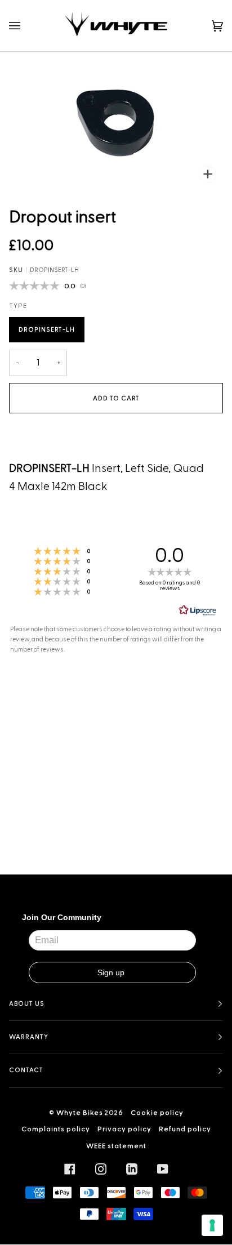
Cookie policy (157, 1112)
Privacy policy (124, 1129)
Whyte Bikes (79, 1112)
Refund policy (185, 1129)
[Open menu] (26, 25)
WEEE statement (116, 1146)
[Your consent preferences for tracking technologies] (212, 1225)
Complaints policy (55, 1129)
